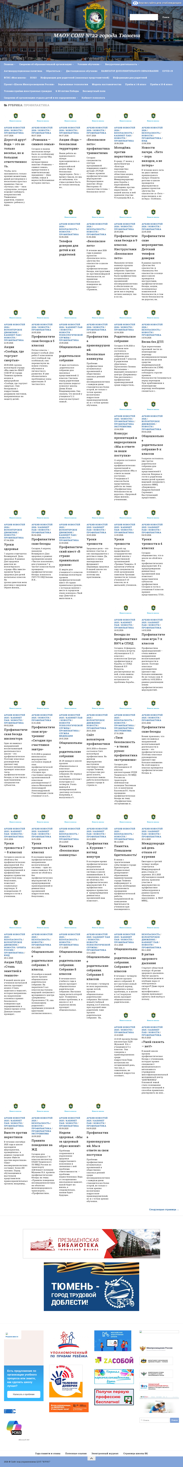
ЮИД (144, 140)
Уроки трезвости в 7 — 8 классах (14, 847)
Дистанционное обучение (81, 71)
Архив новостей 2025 (69, 526)
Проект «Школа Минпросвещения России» (29, 84)
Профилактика (14, 133)
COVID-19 (167, 71)
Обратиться (53, 71)
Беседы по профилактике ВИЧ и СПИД (125, 638)
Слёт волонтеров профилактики (98, 739)
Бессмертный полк (94, 91)
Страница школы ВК (135, 1453)
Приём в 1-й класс (135, 84)
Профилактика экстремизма (124, 425)
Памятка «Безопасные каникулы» (69, 850)
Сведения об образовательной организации (45, 64)
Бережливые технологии (73, 84)
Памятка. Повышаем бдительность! (125, 850)
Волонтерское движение (13, 331)
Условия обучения (88, 64)
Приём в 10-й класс (161, 84)
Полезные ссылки (76, 1453)
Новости (16, 130)
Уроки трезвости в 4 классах (152, 543)
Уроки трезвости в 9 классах (41, 847)
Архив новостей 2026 (124, 129)
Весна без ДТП (153, 342)
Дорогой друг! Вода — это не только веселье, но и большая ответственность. (15, 153)
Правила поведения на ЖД (42, 1145)
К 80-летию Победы (67, 91)
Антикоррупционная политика (23, 71)
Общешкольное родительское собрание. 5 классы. (42, 960)
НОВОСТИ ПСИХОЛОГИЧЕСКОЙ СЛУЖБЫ (71, 335)
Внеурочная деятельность (121, 64)
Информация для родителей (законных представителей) (74, 77)
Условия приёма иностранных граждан (28, 91)
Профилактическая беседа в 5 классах (43, 341)
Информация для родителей (130, 77)
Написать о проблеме (24, 1394)
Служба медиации (66, 734)
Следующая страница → (164, 1209)
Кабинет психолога (93, 97)
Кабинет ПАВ (122, 135)
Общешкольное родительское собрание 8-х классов (153, 445)
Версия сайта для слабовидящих (160, 2)
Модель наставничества (106, 84)
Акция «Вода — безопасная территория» (70, 144)
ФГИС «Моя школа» (15, 77)
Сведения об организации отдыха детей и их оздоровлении (40, 97)
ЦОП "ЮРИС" (43, 1461)
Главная (8, 64)
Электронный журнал (105, 1453)
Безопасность (123, 133)
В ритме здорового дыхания (149, 958)
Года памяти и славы (47, 1453)
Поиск (126, 5)
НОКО (33, 77)
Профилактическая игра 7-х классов (153, 638)
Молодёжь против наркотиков (123, 152)
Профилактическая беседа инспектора (15, 734)
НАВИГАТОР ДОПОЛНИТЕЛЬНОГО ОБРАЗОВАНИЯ (129, 71)
